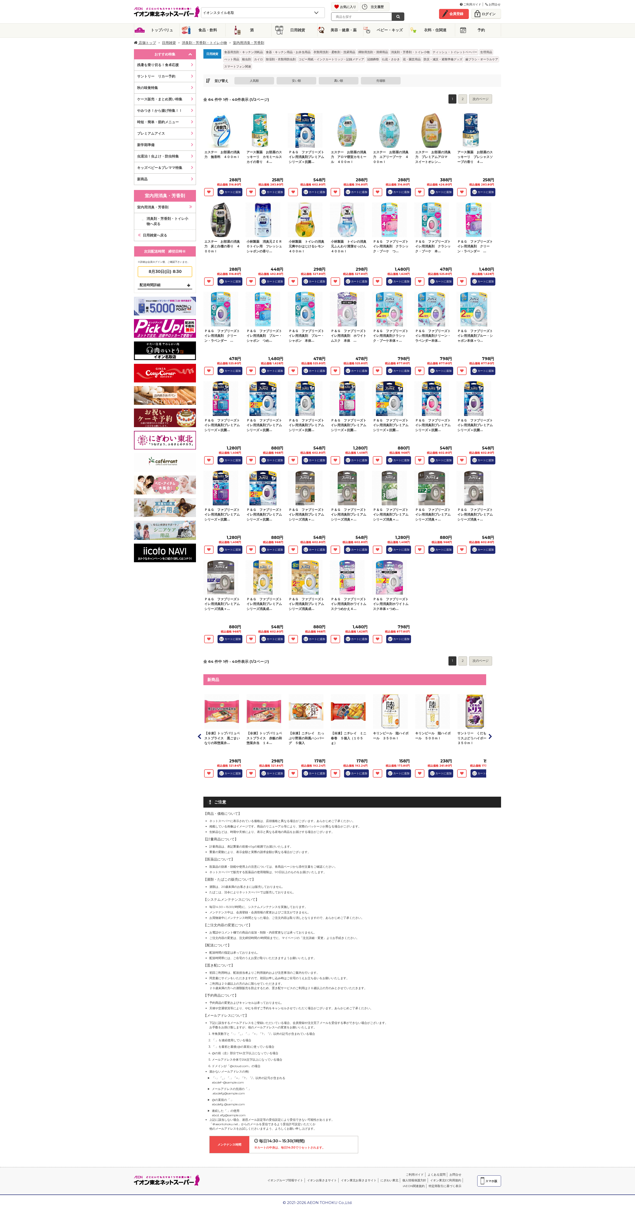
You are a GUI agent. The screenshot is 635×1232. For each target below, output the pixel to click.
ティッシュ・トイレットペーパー (455, 52)
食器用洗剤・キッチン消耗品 (243, 52)
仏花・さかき (391, 59)
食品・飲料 (207, 30)
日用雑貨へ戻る (155, 235)
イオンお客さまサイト (322, 1180)
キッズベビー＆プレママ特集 (159, 167)
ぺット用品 (231, 59)
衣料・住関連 (435, 30)
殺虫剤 (246, 59)
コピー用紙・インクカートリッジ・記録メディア (331, 59)
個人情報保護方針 (414, 1180)
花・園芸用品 (412, 59)
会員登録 (456, 13)
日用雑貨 (297, 30)
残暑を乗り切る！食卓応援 (158, 65)
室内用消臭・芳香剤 (152, 207)
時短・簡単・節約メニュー (158, 122)
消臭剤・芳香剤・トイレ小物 (204, 42)
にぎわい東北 (389, 1180)
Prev (199, 736)
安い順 (296, 80)
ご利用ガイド (472, 4)
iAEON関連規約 (414, 1186)
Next (490, 736)
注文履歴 (377, 7)
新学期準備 (146, 145)
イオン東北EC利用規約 (445, 1180)
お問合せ (494, 4)
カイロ (258, 59)
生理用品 (486, 52)
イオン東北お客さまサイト (359, 1180)
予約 (481, 30)
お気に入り (348, 7)
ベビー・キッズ (390, 30)
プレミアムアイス (151, 133)
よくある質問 (436, 1174)
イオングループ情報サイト (285, 1180)
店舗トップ (147, 42)
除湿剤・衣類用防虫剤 (281, 59)
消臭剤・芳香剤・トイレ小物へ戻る (167, 221)
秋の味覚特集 (147, 87)
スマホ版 (491, 1181)
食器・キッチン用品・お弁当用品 (288, 52)
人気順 (254, 80)
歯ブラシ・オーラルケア (481, 59)
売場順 (380, 80)
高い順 (338, 80)
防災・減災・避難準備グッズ (443, 59)
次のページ (481, 99)
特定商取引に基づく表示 (445, 1186)
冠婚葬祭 (373, 59)
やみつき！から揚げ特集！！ (159, 110)
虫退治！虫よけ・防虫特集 (158, 156)
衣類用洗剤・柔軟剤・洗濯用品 (334, 52)
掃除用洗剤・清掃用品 (373, 52)
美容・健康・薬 (344, 30)
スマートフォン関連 (237, 66)
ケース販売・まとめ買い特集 (159, 99)
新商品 (142, 179)
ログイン (489, 14)
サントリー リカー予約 (156, 76)
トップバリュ (162, 30)
